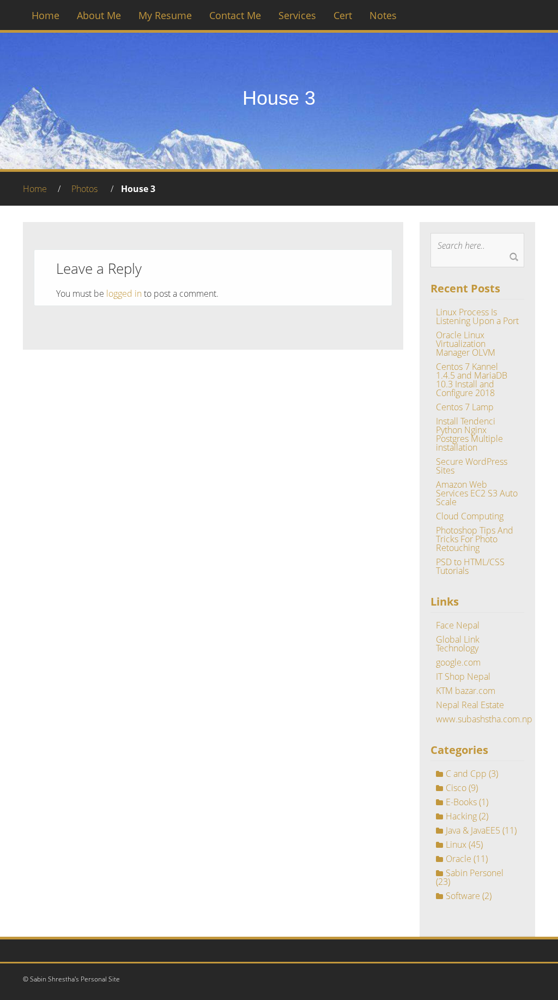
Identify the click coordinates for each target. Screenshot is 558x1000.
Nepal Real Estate (470, 705)
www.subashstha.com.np (484, 719)
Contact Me (235, 15)
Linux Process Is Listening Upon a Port (477, 316)
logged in (124, 294)
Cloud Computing (470, 516)
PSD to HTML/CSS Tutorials (470, 566)
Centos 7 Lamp (465, 407)
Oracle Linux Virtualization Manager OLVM (465, 343)
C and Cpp (466, 774)
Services (297, 15)
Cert (342, 15)
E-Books (461, 802)
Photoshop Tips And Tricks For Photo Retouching (474, 539)
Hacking (461, 816)
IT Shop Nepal (463, 676)
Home (45, 15)
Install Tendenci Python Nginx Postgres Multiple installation (469, 434)
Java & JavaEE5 (473, 830)
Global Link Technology (458, 643)
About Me (99, 15)
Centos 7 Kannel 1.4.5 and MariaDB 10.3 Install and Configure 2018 (471, 380)
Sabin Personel (475, 873)
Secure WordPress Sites (471, 466)
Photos (84, 189)
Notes (383, 15)
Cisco (456, 788)
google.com (458, 662)
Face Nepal (458, 625)
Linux (456, 845)
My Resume (165, 15)
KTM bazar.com (465, 691)
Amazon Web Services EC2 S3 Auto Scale (477, 493)
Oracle (458, 859)
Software (463, 896)
